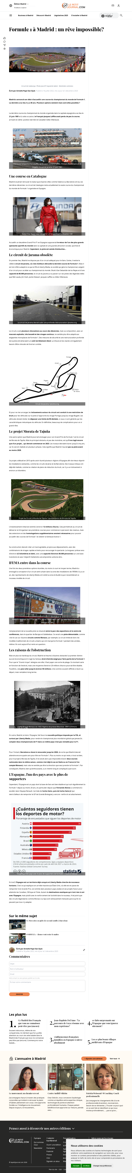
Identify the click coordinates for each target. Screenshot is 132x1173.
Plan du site (53, 1169)
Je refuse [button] (86, 1166)
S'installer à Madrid (79, 15)
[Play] (116, 15)
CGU (48, 1158)
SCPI (65, 1145)
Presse (49, 1155)
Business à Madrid (25, 15)
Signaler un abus (53, 1161)
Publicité (50, 1151)
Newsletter (38, 1148)
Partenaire (51, 1148)
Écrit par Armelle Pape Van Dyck (22, 91)
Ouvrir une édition (54, 1145)
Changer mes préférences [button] (102, 1166)
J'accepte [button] (76, 1166)
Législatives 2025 (61, 15)
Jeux (64, 1158)
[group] (116, 15)
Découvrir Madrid (44, 15)
